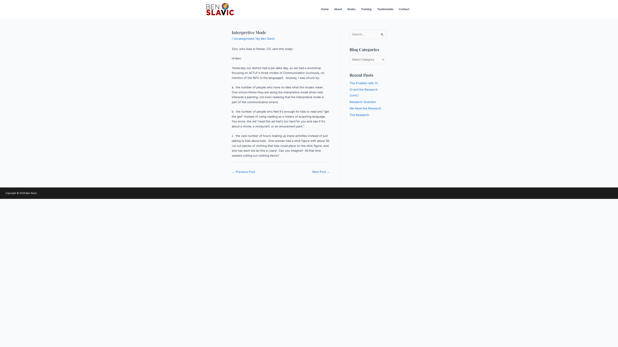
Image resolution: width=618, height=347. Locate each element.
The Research (359, 115)
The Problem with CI (364, 83)
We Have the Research (365, 108)
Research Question (363, 102)
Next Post (321, 172)
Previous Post (243, 172)
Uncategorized (244, 38)
